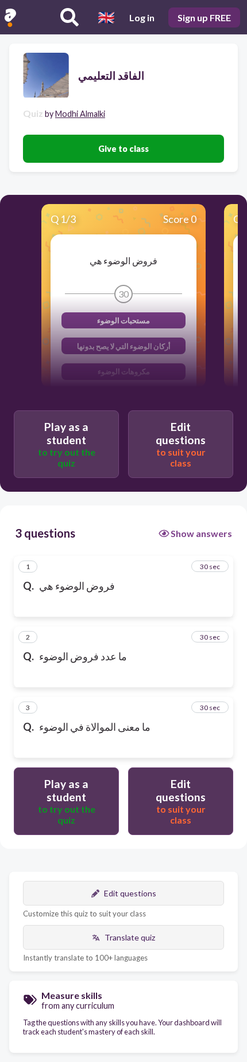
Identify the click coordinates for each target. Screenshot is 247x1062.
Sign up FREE (204, 17)
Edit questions (130, 893)
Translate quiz (130, 937)
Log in (142, 17)
